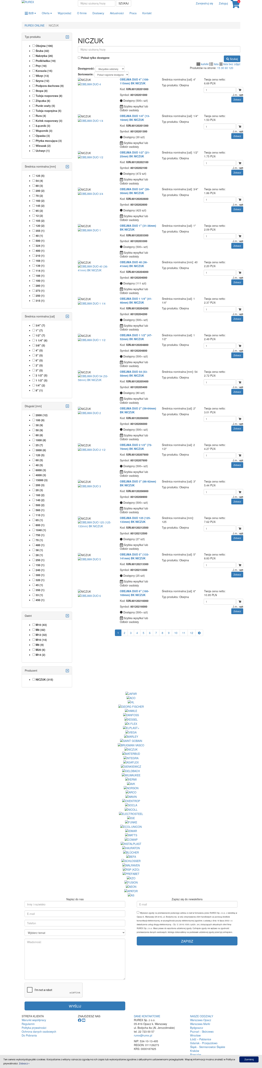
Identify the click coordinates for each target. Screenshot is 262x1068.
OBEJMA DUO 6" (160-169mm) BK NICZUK (134, 593)
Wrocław (195, 1035)
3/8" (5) (40, 345)
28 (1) (39, 555)
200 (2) (40, 191)
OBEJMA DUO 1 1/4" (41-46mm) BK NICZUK (136, 300)
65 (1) (39, 520)
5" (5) (39, 355)
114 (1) (40, 270)
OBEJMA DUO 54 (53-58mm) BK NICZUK (134, 373)
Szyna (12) (42, 81)
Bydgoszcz (196, 1028)
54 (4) (39, 181)
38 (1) (39, 550)
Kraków (194, 1051)
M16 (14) (41, 640)
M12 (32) (41, 635)
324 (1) (40, 245)
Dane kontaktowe (147, 1016)
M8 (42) (40, 630)
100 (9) (40, 420)
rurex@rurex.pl (143, 1035)
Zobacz (237, 99)
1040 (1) (41, 530)
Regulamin (28, 1024)
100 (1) (40, 280)
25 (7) (39, 445)
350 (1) (40, 590)
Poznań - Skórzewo (202, 1031)
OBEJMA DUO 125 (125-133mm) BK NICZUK (135, 520)
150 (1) (40, 565)
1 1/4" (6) (41, 340)
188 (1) (40, 275)
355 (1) (40, 231)
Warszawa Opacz (200, 1020)
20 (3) (39, 490)
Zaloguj (223, 3)
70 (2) (39, 196)
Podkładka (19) (46, 61)
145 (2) (40, 206)
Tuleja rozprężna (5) (48, 111)
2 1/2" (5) (41, 375)
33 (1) (39, 595)
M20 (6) (40, 650)
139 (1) (40, 265)
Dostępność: (86, 68)
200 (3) (40, 485)
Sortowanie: (86, 74)
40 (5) (39, 465)
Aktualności (117, 13)
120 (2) (40, 226)
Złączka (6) (43, 101)
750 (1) (40, 535)
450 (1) (40, 600)
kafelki (205, 64)
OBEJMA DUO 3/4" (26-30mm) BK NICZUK (135, 191)
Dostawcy (98, 13)
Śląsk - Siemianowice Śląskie (207, 1047)
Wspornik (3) (44, 131)
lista (216, 64)
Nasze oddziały (201, 1016)
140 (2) (40, 500)
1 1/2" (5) (41, 380)
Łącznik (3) (43, 126)
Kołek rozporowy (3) (49, 121)
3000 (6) (41, 450)
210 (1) (40, 255)
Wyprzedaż (64, 13)
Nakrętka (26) (44, 56)
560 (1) (40, 510)
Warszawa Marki (200, 1024)
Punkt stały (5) (45, 106)
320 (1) (40, 580)
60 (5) (39, 460)
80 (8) (39, 435)
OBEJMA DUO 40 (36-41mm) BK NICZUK (134, 264)
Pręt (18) (41, 66)
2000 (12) (42, 415)
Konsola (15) (44, 71)
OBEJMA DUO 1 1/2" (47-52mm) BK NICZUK (136, 337)
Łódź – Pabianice (200, 1039)
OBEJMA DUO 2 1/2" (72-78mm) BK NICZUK (136, 447)
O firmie (82, 13)
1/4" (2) (40, 385)
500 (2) (40, 505)
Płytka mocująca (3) (49, 141)
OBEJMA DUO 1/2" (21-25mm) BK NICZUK (135, 154)
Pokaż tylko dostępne (95, 58)
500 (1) (40, 241)
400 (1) (40, 250)
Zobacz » (24, 1063)
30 (222, 68)
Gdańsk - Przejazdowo (204, 1043)
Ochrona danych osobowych (39, 1031)
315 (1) (40, 300)
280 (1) (40, 285)
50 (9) (39, 430)
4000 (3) (41, 475)
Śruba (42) (42, 51)
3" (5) (39, 370)
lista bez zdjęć (231, 64)
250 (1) (40, 295)
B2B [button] (31, 13)
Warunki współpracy (34, 1020)
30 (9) (39, 425)
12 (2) (39, 216)
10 (175, 633)
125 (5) (40, 176)
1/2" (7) (40, 335)
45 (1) (39, 585)
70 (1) (39, 540)
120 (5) (40, 455)
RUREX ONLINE (34, 25)
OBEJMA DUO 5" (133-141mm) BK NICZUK (134, 556)
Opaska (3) (43, 136)
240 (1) (40, 570)
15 (218, 68)
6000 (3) (41, 470)
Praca (133, 13)
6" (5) (39, 360)
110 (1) (40, 515)
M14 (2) (40, 655)
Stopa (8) (42, 91)
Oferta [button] (46, 13)
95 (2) (39, 211)
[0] (235, 6)
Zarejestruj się (204, 3)
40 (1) (39, 236)
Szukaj (124, 3)
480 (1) (40, 545)
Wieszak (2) (43, 146)
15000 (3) (42, 480)
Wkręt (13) (42, 76)
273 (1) (40, 290)
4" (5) (39, 350)
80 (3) (39, 186)
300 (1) (40, 575)
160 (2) (40, 201)
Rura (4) (41, 116)
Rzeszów (195, 1054)
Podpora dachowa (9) (50, 86)
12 (191, 633)
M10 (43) (41, 625)
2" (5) (39, 365)
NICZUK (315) (44, 679)
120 (231, 68)
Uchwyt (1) (43, 151)
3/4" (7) (40, 325)
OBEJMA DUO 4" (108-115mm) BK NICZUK (134, 81)
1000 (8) (41, 440)
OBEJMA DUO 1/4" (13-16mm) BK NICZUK (135, 118)
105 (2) (40, 221)
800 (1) (40, 525)
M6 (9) (40, 645)
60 (226, 68)
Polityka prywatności (34, 1028)
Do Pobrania (29, 1035)
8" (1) (39, 390)
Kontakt (147, 13)
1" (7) (39, 330)
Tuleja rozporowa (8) (49, 96)
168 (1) (40, 260)
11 (183, 633)
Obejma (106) (44, 46)
